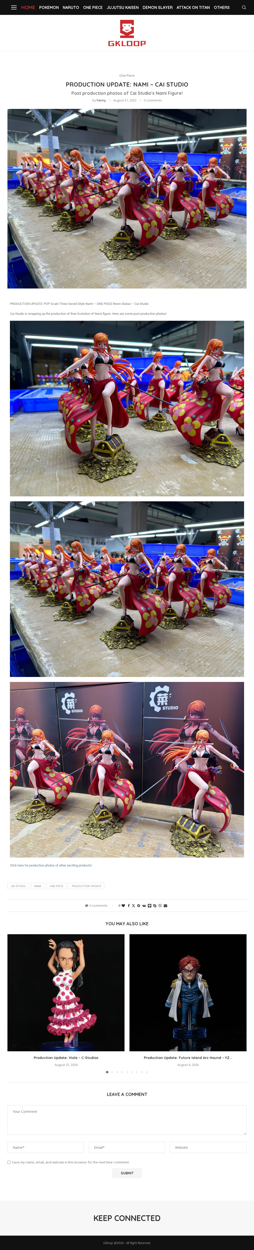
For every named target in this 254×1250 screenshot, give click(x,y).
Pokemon (49, 7)
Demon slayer (158, 7)
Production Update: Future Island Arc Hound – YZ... (188, 1058)
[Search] (244, 7)
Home (28, 7)
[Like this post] (123, 905)
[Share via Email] (165, 905)
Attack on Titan (193, 7)
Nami (37, 886)
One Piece (93, 7)
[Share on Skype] (154, 905)
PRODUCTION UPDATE (86, 886)
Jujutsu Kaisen (123, 7)
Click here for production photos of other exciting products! (51, 865)
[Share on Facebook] (129, 905)
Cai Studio (18, 886)
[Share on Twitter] (133, 905)
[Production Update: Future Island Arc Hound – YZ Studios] (188, 992)
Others (222, 7)
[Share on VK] (144, 905)
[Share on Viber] (160, 905)
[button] (14, 1003)
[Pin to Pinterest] (138, 905)
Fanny (101, 100)
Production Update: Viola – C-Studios (66, 1058)
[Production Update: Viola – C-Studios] (66, 992)
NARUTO (71, 7)
